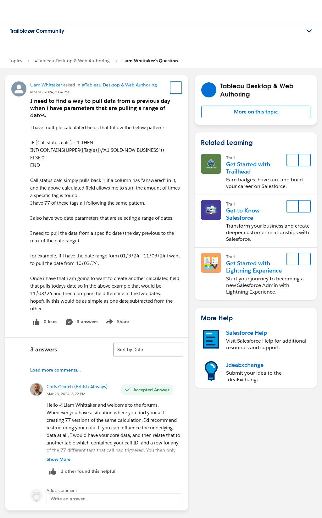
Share (116, 323)
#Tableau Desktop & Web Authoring (72, 60)
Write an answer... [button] (69, 499)
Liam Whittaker (46, 85)
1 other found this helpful (88, 471)
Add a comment (62, 490)
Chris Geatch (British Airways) (77, 386)
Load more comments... (55, 370)
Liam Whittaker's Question (150, 60)
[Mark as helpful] (52, 471)
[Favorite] (176, 87)
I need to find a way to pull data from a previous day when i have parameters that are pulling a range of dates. (100, 108)
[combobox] (148, 349)
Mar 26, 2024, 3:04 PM (49, 92)
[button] (255, 112)
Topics (15, 60)
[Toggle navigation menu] (309, 31)
